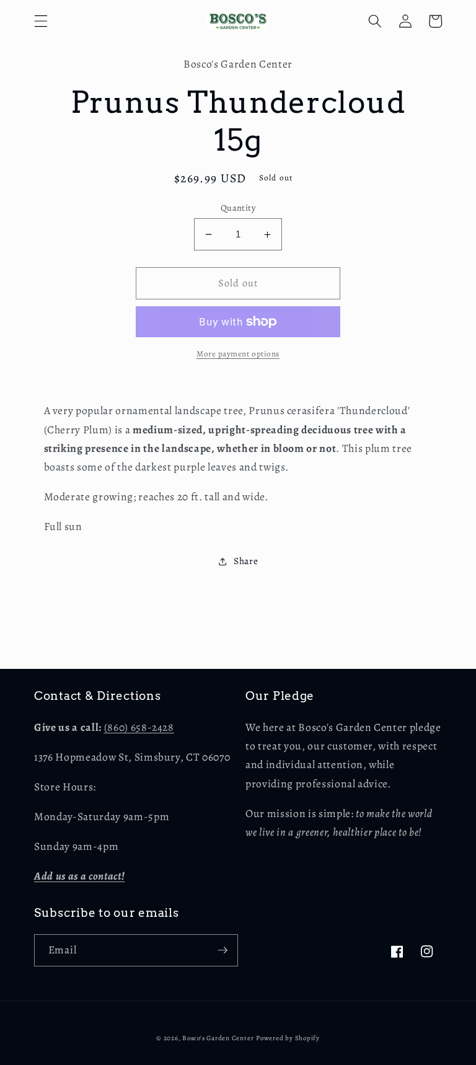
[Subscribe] (222, 950)
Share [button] (246, 560)
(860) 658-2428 (139, 727)
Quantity (238, 207)
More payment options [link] (238, 354)
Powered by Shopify (288, 1038)
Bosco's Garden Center (217, 1038)
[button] (41, 21)
